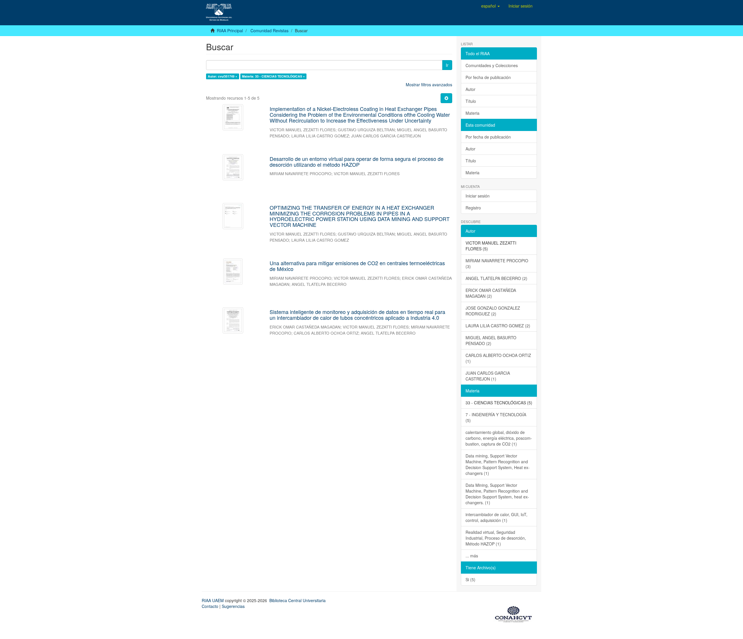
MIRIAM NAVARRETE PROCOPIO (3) (497, 263)
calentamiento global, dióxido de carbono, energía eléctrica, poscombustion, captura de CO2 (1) (499, 438)
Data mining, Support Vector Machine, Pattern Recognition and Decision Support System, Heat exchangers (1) (498, 464)
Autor (470, 89)
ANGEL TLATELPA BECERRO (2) (496, 278)
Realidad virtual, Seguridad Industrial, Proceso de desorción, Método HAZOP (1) (496, 538)
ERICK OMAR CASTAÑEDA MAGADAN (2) (491, 293)
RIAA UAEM (213, 600)
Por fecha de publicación (488, 77)
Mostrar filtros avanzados (429, 84)
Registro (473, 208)
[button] (490, 6)
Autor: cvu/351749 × (222, 76)
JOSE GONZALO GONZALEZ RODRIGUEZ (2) (493, 311)
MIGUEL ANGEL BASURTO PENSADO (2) (491, 340)
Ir (447, 65)
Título (471, 101)
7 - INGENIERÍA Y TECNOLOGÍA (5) (496, 417)
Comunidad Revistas (269, 30)
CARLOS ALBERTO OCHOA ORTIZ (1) (498, 358)
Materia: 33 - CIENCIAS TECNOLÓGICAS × (273, 76)
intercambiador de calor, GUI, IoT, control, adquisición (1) (496, 517)
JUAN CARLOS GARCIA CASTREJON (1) (488, 376)
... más (472, 556)
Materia (472, 113)
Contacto (210, 606)
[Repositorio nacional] (515, 613)
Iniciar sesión (478, 196)
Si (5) (470, 579)
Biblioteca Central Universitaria (297, 600)
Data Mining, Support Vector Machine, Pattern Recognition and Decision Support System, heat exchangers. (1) (497, 493)
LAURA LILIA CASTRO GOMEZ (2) (498, 326)
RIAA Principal (230, 30)
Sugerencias (233, 606)
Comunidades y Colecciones (492, 65)
